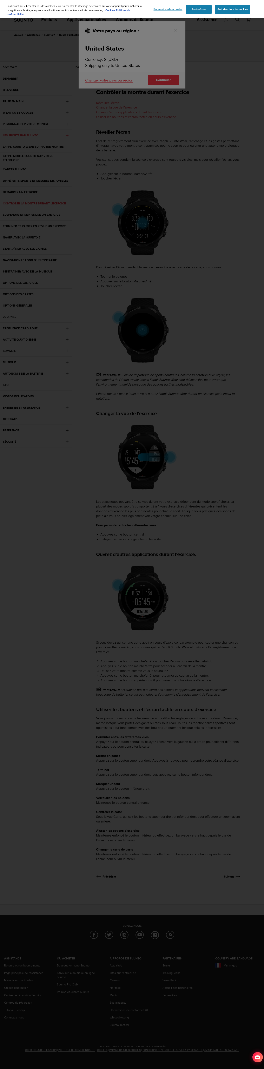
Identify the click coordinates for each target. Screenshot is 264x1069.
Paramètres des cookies (167, 9)
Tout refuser (199, 9)
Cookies (110, 10)
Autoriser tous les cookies (232, 9)
